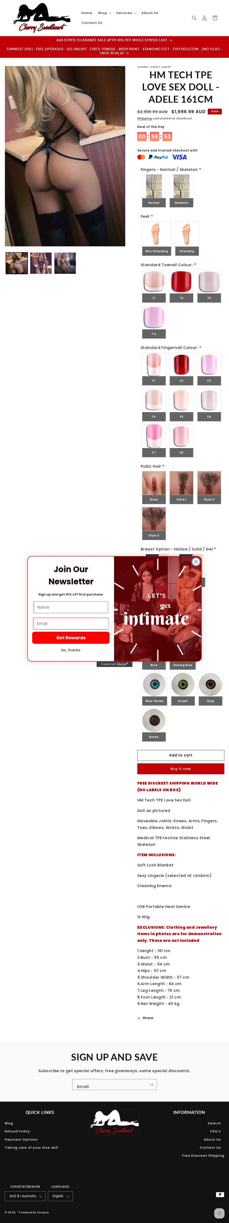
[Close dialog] (196, 562)
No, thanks (71, 650)
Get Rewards (71, 638)
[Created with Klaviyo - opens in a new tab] (114, 664)
